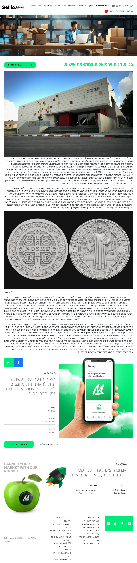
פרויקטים (71, 6)
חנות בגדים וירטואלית (91, 543)
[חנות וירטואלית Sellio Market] (13, 7)
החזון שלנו (89, 6)
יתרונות (80, 6)
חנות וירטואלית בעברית (90, 524)
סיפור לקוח (120, 11)
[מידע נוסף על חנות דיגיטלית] (129, 523)
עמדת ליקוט (47, 6)
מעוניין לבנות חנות (20, 64)
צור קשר (130, 11)
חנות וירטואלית (102, 6)
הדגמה (111, 11)
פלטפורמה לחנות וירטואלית (89, 537)
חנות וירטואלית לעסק (91, 527)
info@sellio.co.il (46, 444)
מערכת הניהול (60, 6)
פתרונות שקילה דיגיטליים (61, 559)
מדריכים (68, 550)
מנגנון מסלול (36, 6)
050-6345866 (120, 493)
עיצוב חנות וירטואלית (91, 521)
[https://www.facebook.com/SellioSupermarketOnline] (18, 362)
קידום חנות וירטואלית (91, 534)
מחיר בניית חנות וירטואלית (89, 540)
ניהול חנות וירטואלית (91, 530)
